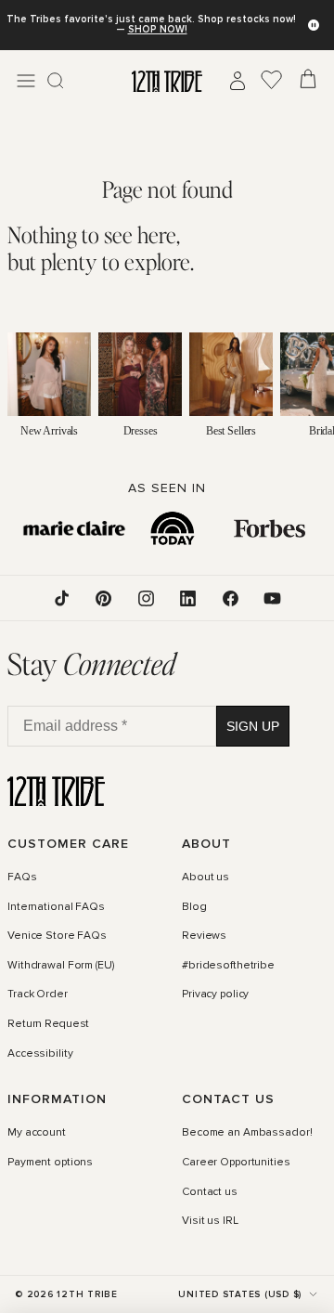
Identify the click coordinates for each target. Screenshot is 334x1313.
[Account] (237, 81)
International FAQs (56, 907)
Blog (194, 907)
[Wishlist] (272, 81)
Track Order (37, 995)
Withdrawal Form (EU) (60, 965)
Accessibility (39, 1054)
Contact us (210, 1192)
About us (205, 877)
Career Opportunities (236, 1162)
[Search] (56, 81)
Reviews (204, 936)
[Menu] (26, 80)
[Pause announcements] (313, 25)
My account (36, 1132)
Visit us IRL (210, 1221)
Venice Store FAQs (57, 936)
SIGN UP (252, 726)
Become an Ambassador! (247, 1132)
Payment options (50, 1162)
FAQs (22, 877)
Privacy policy (215, 995)
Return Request (48, 1024)
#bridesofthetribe (228, 965)
